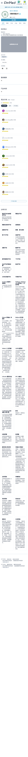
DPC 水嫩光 (18, 376)
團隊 (7, 23)
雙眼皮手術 (18, 213)
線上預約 (14, 20)
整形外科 (9, 559)
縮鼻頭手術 (5, 230)
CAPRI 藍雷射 (18, 348)
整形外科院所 (16, 559)
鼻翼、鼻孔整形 (19, 230)
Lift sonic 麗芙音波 (7, 376)
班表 (12, 23)
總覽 (3, 23)
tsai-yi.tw (4, 62)
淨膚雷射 (17, 476)
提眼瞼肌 (17, 224)
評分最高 (4, 105)
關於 (24, 23)
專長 (20, 23)
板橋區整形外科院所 (18, 560)
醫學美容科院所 (17, 564)
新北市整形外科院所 (7, 560)
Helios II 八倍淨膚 (6, 348)
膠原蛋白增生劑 (6, 447)
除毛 (16, 411)
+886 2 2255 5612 (6, 33)
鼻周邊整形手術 (6, 259)
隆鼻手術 (17, 247)
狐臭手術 (17, 264)
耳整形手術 (18, 276)
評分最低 (16, 105)
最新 (10, 105)
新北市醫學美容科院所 (8, 565)
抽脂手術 (17, 235)
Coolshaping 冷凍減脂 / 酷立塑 (6, 411)
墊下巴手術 (5, 235)
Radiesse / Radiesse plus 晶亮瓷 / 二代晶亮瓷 (20, 283)
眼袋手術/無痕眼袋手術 (6, 214)
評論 (16, 23)
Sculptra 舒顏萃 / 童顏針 (6, 282)
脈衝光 (4, 519)
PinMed (4, 559)
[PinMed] (9, 2)
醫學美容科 (9, 564)
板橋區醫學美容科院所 (19, 565)
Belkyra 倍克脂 (19, 317)
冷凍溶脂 (17, 519)
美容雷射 (4, 498)
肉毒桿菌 (4, 434)
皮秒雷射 (4, 476)
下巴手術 (17, 259)
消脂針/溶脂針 (19, 447)
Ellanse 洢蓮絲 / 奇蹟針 (7, 318)
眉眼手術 (4, 247)
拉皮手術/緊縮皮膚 (6, 264)
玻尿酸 (17, 434)
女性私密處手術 (6, 276)
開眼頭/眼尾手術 (6, 224)
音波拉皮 (17, 498)
